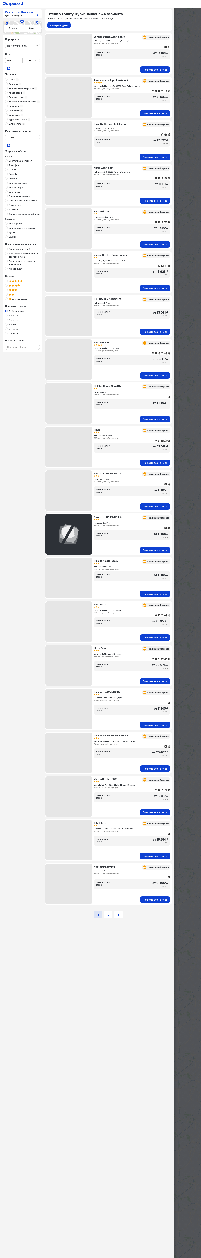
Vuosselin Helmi (103, 211)
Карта (31, 28)
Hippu (97, 429)
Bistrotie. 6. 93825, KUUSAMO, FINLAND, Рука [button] (113, 828)
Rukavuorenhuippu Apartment (111, 80)
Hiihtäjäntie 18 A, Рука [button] (103, 566)
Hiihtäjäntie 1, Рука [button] (102, 303)
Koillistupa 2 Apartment (107, 298)
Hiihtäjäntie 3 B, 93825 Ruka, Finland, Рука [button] (112, 172)
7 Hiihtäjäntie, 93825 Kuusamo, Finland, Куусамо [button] (115, 41)
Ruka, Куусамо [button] (100, 392)
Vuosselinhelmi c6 (104, 866)
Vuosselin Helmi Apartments (110, 255)
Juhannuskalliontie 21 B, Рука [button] (106, 348)
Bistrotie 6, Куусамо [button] (102, 871)
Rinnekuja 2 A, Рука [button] (102, 523)
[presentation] (22, 45)
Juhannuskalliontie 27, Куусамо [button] (107, 610)
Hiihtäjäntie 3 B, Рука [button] (103, 435)
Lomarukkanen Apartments (109, 36)
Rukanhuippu (101, 342)
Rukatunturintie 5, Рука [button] (104, 128)
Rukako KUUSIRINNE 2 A (108, 517)
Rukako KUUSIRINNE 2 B (108, 473)
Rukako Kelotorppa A (106, 560)
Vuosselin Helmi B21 (105, 779)
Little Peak (100, 648)
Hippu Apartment (103, 167)
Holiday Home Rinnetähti (108, 386)
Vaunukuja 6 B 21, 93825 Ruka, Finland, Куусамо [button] (114, 785)
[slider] (8, 68)
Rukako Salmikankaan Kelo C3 (111, 735)
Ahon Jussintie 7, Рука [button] (103, 217)
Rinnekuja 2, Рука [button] (101, 479)
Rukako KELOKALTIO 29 (107, 691)
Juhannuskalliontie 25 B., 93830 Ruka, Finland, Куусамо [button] (117, 86)
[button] (22, 13)
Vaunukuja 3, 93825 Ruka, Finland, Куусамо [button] (112, 261)
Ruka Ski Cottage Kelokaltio (110, 124)
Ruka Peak (100, 604)
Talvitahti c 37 (101, 822)
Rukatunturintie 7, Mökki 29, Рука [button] (108, 697)
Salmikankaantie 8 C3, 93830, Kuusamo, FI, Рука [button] (114, 741)
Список (13, 28)
